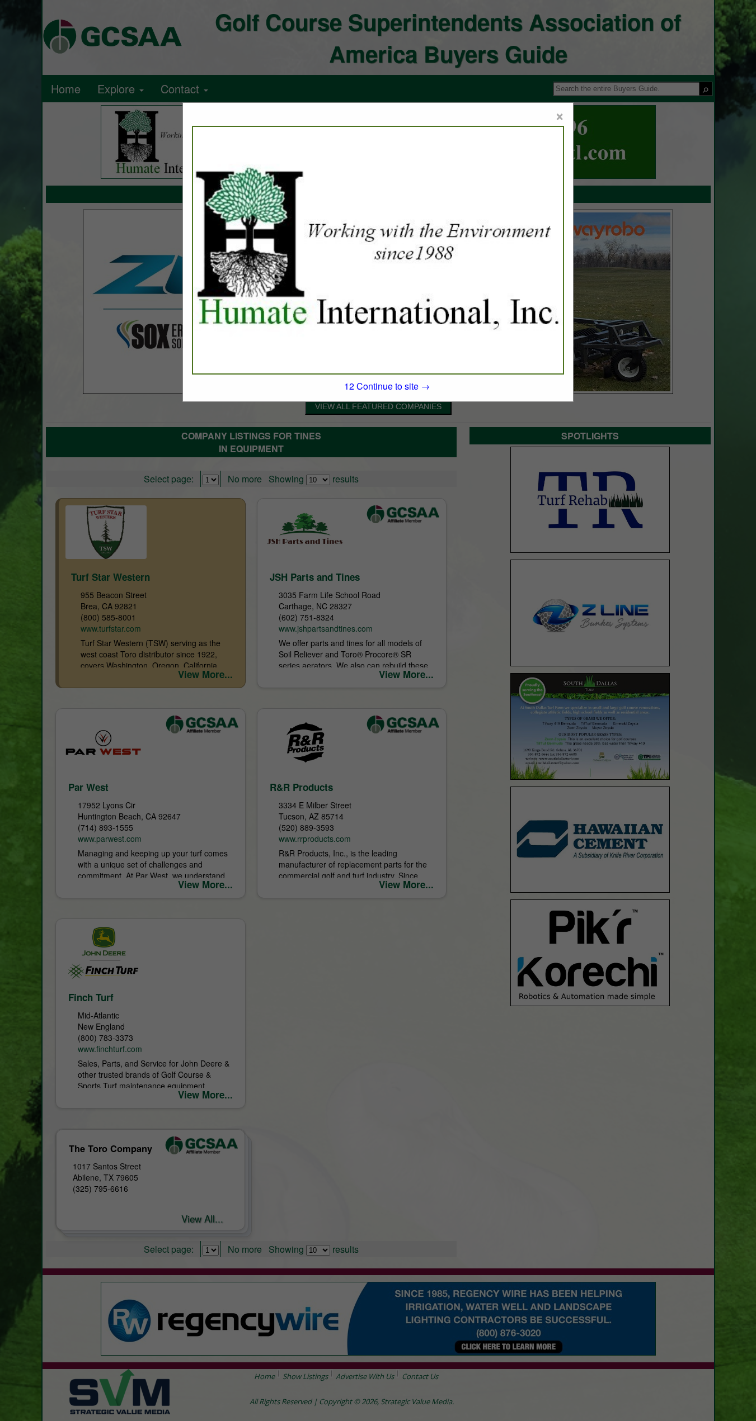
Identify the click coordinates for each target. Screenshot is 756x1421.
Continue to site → (387, 386)
